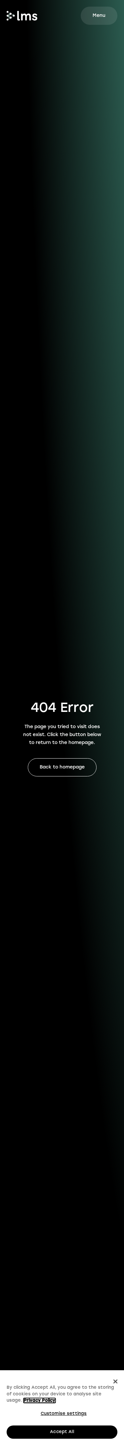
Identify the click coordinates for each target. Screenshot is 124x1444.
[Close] (115, 1381)
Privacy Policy (39, 1400)
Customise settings (64, 1414)
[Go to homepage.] (22, 16)
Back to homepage (62, 767)
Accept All (62, 1432)
